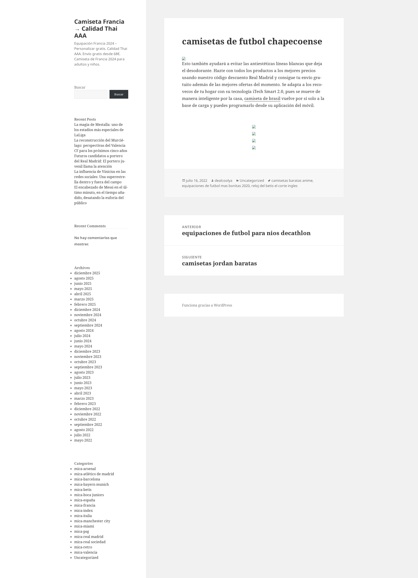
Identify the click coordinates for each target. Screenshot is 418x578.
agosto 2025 (84, 278)
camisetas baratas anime (292, 180)
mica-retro (83, 547)
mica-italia (83, 515)
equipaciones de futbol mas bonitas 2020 (216, 185)
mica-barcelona (87, 479)
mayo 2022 (83, 440)
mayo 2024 (83, 346)
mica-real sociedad (90, 541)
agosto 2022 (84, 429)
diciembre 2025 (87, 273)
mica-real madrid (88, 536)
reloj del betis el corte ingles (274, 185)
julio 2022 (82, 435)
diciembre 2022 (87, 408)
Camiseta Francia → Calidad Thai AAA (99, 28)
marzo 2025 (84, 299)
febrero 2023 (85, 403)
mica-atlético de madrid (94, 474)
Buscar (80, 87)
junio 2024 (82, 341)
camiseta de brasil (262, 98)
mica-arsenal (85, 468)
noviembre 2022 (87, 414)
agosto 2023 (84, 372)
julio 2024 (82, 335)
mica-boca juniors (89, 494)
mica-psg (81, 531)
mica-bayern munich (91, 484)
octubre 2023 (85, 361)
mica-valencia (85, 552)
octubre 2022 (85, 419)
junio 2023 (82, 382)
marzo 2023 (84, 398)
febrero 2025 (85, 304)
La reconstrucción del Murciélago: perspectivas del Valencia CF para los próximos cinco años (100, 145)
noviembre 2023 (87, 356)
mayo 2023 (83, 388)
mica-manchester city (92, 521)
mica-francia (84, 505)
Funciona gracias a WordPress (207, 305)
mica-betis (82, 489)
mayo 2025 (83, 288)
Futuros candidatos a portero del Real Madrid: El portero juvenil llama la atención (99, 161)
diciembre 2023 (87, 351)
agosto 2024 (84, 330)
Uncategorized (86, 557)
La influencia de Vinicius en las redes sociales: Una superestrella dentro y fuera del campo (100, 176)
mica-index (83, 510)
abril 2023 (82, 393)
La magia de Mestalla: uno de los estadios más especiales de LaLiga (99, 129)
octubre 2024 (85, 320)
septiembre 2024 (88, 325)
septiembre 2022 (88, 424)
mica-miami (84, 526)
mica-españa (84, 500)
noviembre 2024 (87, 314)
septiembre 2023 (88, 367)
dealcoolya (223, 180)
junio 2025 (82, 283)
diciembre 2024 (87, 309)
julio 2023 (82, 377)
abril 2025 (82, 294)
